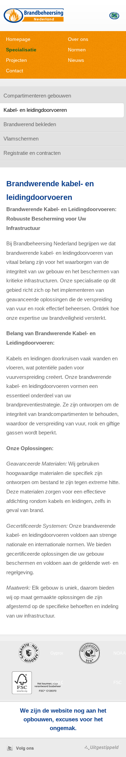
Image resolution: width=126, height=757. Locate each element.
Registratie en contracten (32, 153)
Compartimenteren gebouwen (37, 96)
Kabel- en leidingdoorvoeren (35, 110)
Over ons (78, 39)
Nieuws (76, 60)
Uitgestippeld (99, 747)
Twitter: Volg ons (27, 747)
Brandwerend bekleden (30, 124)
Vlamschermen (21, 139)
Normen (77, 49)
